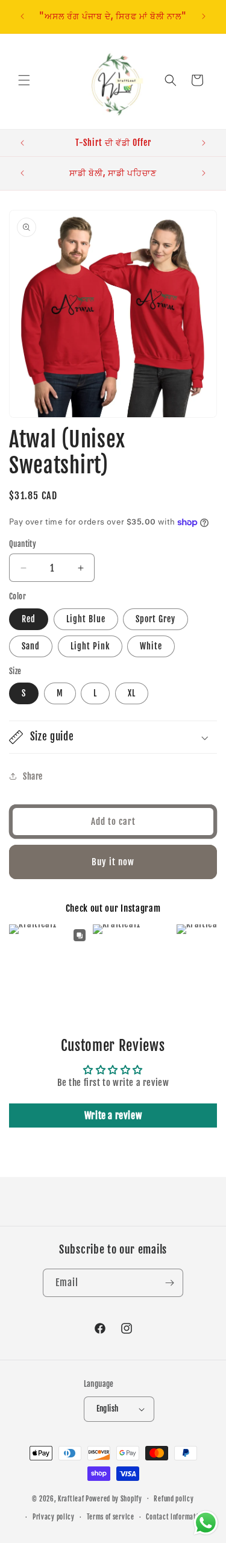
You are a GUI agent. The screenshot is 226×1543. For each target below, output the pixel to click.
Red (29, 619)
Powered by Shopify (114, 1498)
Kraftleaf (71, 1498)
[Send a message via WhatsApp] (206, 1523)
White (151, 646)
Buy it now (113, 862)
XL (132, 693)
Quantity (22, 544)
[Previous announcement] (22, 16)
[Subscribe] (169, 1283)
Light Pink (90, 646)
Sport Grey (155, 619)
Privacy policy (54, 1517)
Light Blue (85, 619)
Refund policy (173, 1499)
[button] (24, 80)
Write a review (113, 1115)
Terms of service (110, 1517)
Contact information (175, 1517)
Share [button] (33, 776)
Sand (31, 646)
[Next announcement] (203, 16)
